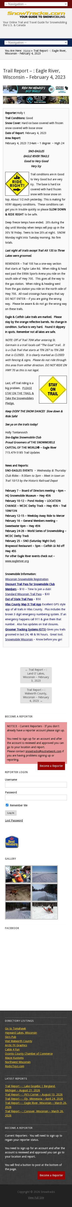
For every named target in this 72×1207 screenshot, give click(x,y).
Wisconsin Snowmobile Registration (26, 579)
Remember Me (18, 805)
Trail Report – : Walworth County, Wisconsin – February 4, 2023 (36, 695)
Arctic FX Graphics (16, 1045)
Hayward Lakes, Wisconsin (21, 1032)
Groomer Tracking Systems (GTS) (25, 629)
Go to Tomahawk (15, 1028)
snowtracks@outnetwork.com (43, 751)
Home (26, 50)
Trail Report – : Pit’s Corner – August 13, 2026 (34, 1094)
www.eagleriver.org (17, 561)
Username (11, 779)
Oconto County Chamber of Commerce (29, 1053)
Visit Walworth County (18, 1041)
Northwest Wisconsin (18, 1062)
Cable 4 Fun (12, 1049)
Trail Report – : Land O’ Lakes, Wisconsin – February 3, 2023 (36, 675)
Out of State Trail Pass (19, 599)
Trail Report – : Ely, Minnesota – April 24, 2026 (34, 1098)
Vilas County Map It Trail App (23, 604)
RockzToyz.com (14, 1066)
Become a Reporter (51, 765)
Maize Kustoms (14, 1057)
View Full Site (36, 1197)
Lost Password (14, 820)
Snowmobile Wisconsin (19, 639)
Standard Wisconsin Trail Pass (23, 594)
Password (11, 792)
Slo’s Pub (10, 1036)
